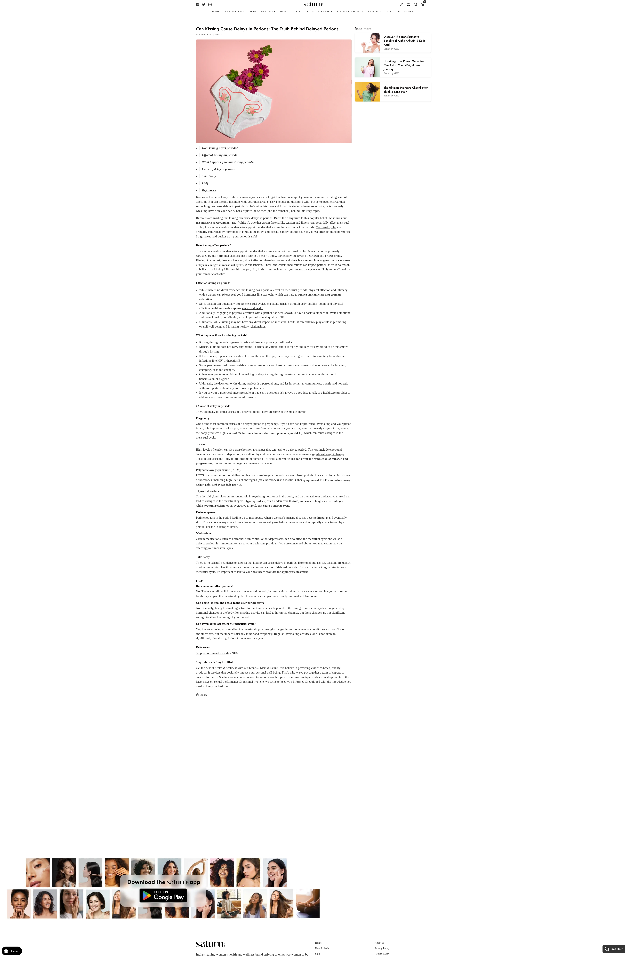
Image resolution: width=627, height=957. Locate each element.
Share (203, 694)
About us (379, 942)
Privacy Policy (382, 948)
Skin (317, 953)
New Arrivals (322, 948)
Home (318, 942)
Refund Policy (382, 953)
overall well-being (210, 326)
